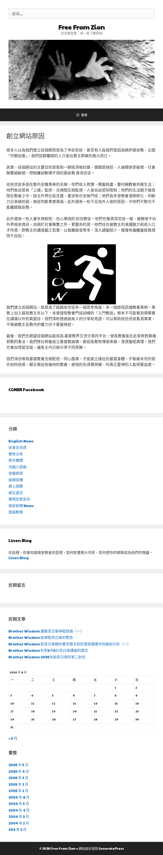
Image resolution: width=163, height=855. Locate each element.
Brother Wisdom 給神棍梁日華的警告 (40, 637)
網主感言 (15, 492)
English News (21, 440)
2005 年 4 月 (18, 771)
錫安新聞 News (21, 505)
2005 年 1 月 (18, 790)
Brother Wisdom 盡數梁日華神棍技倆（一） (46, 631)
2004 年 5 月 (18, 803)
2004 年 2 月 (18, 823)
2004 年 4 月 (19, 810)
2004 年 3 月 (18, 816)
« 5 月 (12, 738)
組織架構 (15, 479)
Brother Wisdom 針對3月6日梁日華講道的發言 (48, 650)
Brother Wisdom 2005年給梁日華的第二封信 (47, 656)
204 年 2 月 (17, 829)
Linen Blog (18, 557)
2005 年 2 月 (18, 784)
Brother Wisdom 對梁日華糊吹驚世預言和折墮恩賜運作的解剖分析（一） (69, 643)
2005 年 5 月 (18, 764)
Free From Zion (81, 26)
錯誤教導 (15, 511)
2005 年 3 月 (18, 777)
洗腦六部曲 (17, 466)
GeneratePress (111, 848)
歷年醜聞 (15, 460)
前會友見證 (17, 447)
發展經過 (15, 473)
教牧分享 (15, 453)
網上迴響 (15, 486)
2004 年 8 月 (19, 797)
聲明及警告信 (19, 499)
